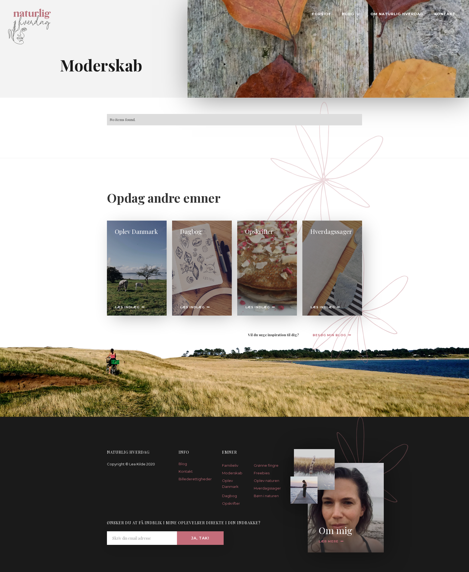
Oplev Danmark (230, 483)
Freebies (262, 473)
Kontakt (444, 14)
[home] (25, 24)
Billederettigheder (193, 479)
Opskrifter (231, 503)
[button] (351, 13)
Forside (321, 14)
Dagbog (229, 496)
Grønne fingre (266, 465)
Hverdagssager (267, 488)
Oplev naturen (266, 480)
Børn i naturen (266, 496)
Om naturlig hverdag (396, 14)
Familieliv (230, 465)
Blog (183, 464)
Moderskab (232, 473)
